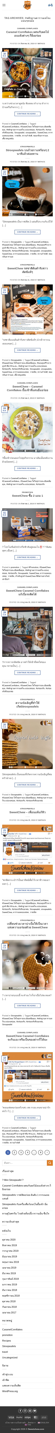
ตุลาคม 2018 (9, 1301)
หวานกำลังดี (27, 136)
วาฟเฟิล (18, 136)
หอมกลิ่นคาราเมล (40, 136)
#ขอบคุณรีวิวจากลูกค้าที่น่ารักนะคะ (21, 1134)
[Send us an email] (30, 1411)
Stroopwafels (27, 147)
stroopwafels (31, 133)
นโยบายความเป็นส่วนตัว (15, 1423)
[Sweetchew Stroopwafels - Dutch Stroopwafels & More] (27, 5)
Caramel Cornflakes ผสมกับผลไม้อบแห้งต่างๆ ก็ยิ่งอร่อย (26, 1187)
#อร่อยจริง (40, 130)
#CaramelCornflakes (10, 127)
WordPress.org (10, 1391)
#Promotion (33, 567)
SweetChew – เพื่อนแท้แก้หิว (27, 812)
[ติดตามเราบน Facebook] (20, 1411)
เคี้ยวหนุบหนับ (8, 138)
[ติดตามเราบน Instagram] (25, 1411)
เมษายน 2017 (9, 1312)
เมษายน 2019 (9, 1267)
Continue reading (27, 114)
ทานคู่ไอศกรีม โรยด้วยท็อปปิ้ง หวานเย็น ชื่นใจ (25, 1213)
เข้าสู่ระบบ (7, 1374)
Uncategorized (9, 1357)
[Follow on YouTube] (34, 1411)
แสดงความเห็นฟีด (11, 1385)
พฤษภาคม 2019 (10, 1262)
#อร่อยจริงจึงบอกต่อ (20, 251)
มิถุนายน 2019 (9, 1256)
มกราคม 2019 (9, 1284)
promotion (27, 492)
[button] (4, 5)
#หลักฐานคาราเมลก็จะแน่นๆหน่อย (20, 130)
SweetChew (42, 133)
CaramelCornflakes (27, 28)
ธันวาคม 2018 (9, 1290)
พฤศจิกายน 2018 (11, 1295)
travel (5, 1352)
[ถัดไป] (47, 1152)
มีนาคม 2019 (9, 1273)
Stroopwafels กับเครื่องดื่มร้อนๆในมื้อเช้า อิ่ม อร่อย (25, 1206)
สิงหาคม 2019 (9, 1245)
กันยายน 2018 (9, 1307)
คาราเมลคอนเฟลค (21, 254)
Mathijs (41, 43)
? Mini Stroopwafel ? (12, 1180)
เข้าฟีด (5, 1380)
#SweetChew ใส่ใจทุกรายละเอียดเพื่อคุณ (19, 245)
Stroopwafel (19, 133)
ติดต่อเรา (32, 1423)
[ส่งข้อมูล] (50, 1163)
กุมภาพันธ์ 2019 (10, 1279)
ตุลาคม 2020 (9, 1239)
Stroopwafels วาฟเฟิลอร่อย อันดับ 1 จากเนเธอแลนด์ (25, 1197)
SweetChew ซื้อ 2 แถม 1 (27, 495)
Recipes (6, 1340)
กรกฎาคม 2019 (10, 1251)
